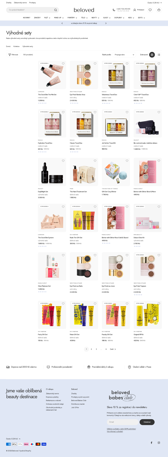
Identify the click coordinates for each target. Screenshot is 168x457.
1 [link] (86, 349)
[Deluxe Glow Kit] (148, 218)
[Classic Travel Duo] (84, 123)
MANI (71, 188)
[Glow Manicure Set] (52, 266)
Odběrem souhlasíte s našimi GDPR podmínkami (121, 429)
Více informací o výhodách (115, 431)
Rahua (104, 91)
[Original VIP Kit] (148, 315)
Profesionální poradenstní (62, 366)
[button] (62, 23)
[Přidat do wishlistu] (63, 64)
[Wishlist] (150, 10)
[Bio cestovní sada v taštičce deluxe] (148, 123)
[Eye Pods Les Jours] (116, 266)
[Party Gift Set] (52, 315)
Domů (8, 46)
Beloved (15, 451)
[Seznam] (159, 55)
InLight (136, 140)
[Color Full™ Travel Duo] (148, 75)
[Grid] (152, 55)
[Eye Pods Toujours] (148, 266)
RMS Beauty (138, 234)
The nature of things (110, 188)
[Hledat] (55, 10)
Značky (8, 3)
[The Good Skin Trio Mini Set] (52, 75)
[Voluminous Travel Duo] (116, 75)
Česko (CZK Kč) (153, 3)
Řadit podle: (106, 55)
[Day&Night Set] (52, 172)
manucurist (138, 188)
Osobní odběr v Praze (142, 366)
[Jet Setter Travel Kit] (116, 123)
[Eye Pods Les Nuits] (84, 266)
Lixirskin (41, 91)
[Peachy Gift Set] (116, 315)
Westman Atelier (76, 91)
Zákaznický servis (20, 3)
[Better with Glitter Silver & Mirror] (148, 172)
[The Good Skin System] (52, 218)
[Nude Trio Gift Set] (84, 218)
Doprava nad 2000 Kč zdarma (23, 366)
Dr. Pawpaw (74, 234)
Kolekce (16, 46)
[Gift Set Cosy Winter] (116, 172)
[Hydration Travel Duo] (52, 123)
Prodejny (32, 3)
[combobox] (32, 10)
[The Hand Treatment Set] (84, 172)
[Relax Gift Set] (84, 315)
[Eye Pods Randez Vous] (84, 75)
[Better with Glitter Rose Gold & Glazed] (116, 218)
